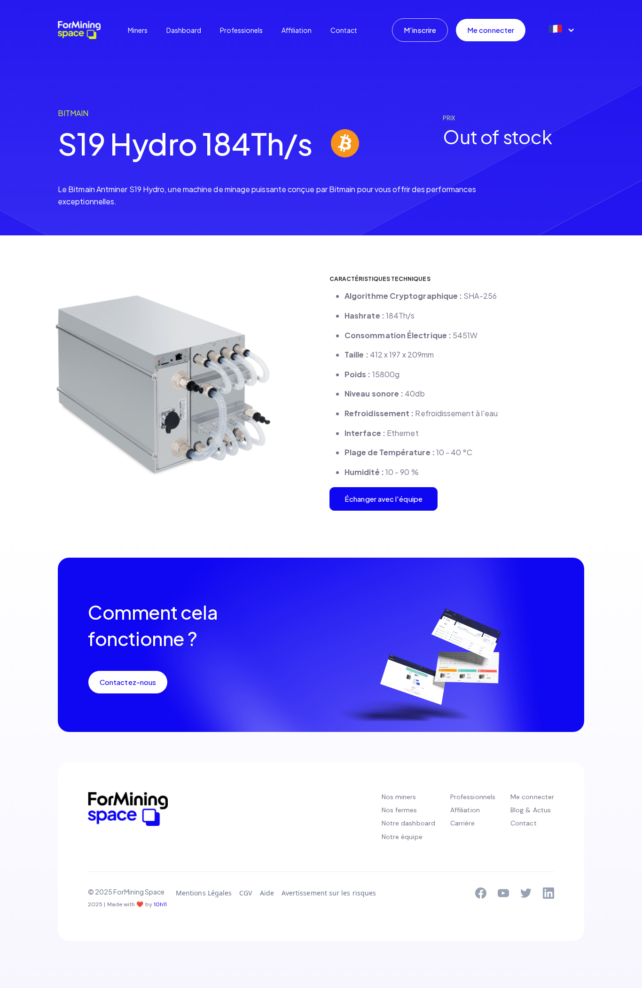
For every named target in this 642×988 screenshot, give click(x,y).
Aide (267, 892)
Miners (138, 30)
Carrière (462, 823)
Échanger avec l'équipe (383, 498)
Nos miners (399, 797)
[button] (560, 30)
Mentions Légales (204, 892)
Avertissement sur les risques (329, 892)
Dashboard (183, 30)
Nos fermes (399, 810)
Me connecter (490, 29)
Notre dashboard (408, 823)
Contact (343, 30)
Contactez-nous (128, 681)
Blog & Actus (530, 810)
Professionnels (472, 797)
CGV (245, 892)
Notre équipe (402, 836)
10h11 (160, 904)
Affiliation (297, 30)
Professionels (241, 30)
